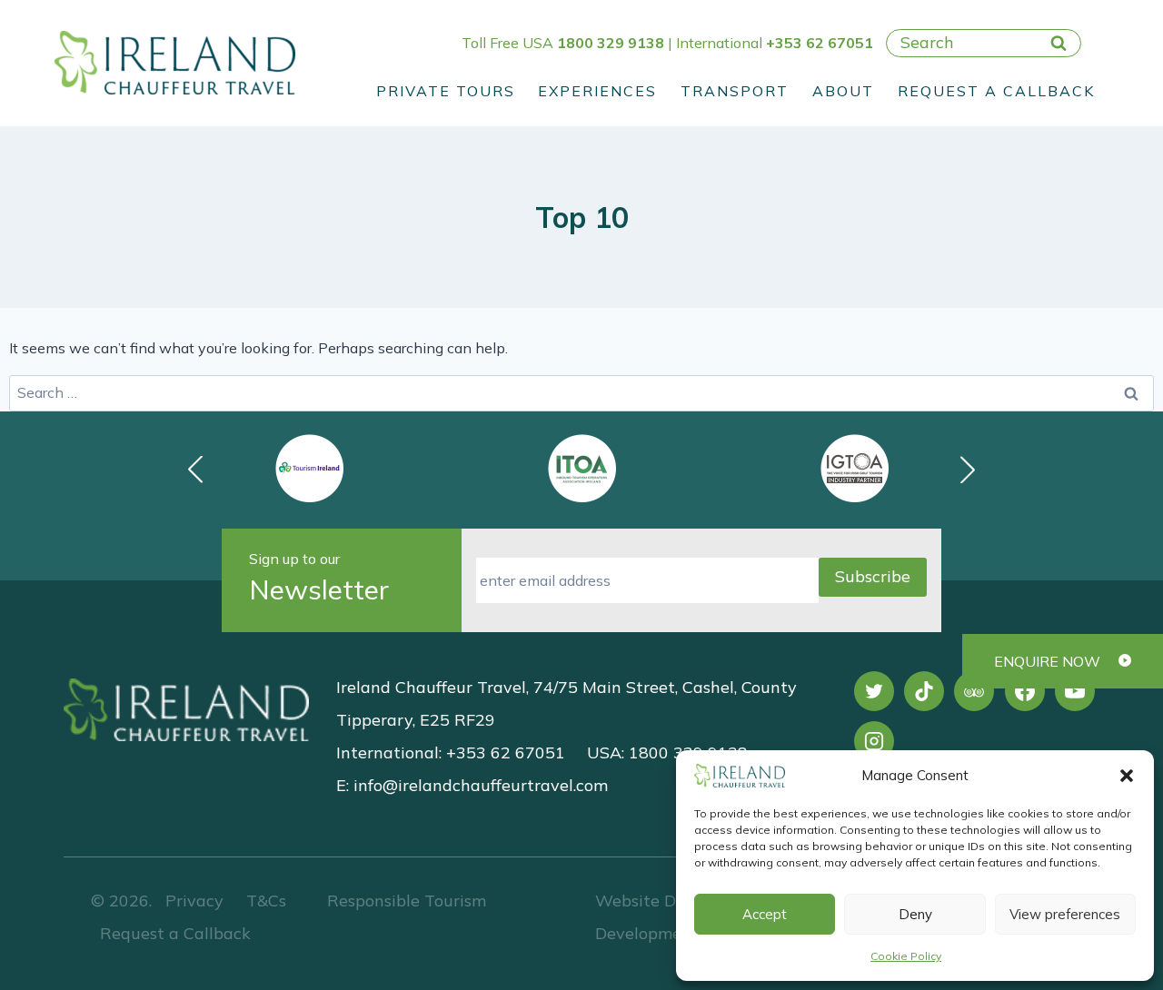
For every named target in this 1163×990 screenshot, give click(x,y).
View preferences (1064, 914)
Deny (915, 914)
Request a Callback (996, 91)
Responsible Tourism (406, 900)
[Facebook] (1025, 691)
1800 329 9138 (610, 43)
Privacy (194, 900)
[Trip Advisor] (974, 691)
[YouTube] (1075, 691)
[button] (1127, 776)
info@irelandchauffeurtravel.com (480, 785)
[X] (874, 691)
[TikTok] (924, 691)
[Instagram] (874, 741)
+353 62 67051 (819, 43)
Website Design (656, 900)
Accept (764, 914)
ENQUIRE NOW (1047, 661)
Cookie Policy (905, 956)
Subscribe (872, 576)
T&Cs (264, 900)
